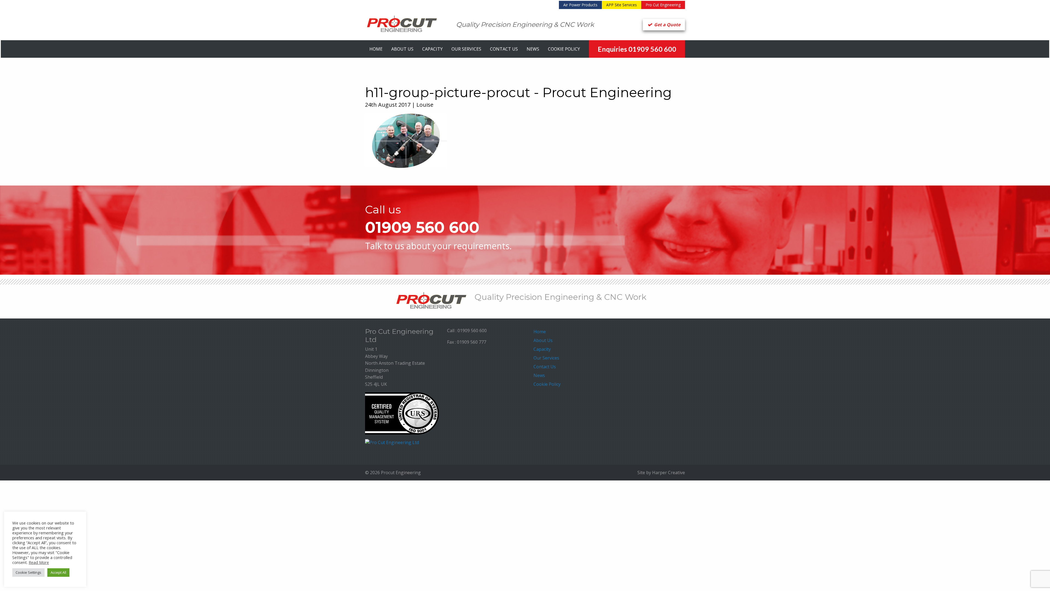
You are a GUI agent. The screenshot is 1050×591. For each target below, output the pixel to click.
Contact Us (504, 49)
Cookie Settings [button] (28, 572)
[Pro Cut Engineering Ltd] (392, 442)
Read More (39, 562)
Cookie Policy (564, 49)
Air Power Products (580, 4)
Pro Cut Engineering (663, 4)
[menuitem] (580, 5)
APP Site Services (621, 4)
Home (376, 49)
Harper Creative (668, 473)
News (533, 49)
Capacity (432, 49)
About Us (402, 49)
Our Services (466, 49)
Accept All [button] (58, 572)
